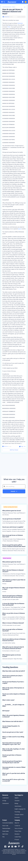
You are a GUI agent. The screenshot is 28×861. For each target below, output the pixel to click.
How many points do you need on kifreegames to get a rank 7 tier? (11, 743)
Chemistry (17, 800)
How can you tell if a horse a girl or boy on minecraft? (13, 780)
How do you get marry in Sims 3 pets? (12, 732)
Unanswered (5, 803)
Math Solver (5, 834)
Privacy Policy (18, 831)
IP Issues (17, 839)
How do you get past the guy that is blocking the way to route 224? (12, 761)
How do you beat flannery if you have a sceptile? (13, 682)
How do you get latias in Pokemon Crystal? (11, 755)
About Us (17, 823)
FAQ (3, 836)
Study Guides (5, 831)
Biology (16, 803)
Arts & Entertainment (6, 6)
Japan (19, 229)
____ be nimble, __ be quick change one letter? (13, 705)
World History (18, 806)
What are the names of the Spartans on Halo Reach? (13, 688)
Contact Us (17, 825)
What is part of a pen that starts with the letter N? (13, 774)
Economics (17, 817)
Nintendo (20, 23)
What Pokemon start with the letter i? (12, 721)
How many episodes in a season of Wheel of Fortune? (13, 768)
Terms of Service (19, 828)
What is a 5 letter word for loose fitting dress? (13, 737)
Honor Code (5, 825)
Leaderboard (5, 798)
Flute (9, 27)
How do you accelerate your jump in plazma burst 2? (12, 676)
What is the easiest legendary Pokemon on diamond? (13, 716)
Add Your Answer (14, 450)
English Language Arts (20, 809)
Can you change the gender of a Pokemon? (11, 726)
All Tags (4, 800)
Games (13, 6)
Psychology (17, 811)
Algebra (16, 798)
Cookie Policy (18, 836)
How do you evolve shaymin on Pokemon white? (13, 694)
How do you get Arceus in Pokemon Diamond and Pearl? (12, 11)
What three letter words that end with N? (13, 671)
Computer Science (19, 814)
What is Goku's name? (8, 700)
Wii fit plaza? (5, 711)
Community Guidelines (7, 823)
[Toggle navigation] (2, 2)
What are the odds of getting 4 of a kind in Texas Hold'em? (13, 749)
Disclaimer (17, 834)
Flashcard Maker (6, 828)
